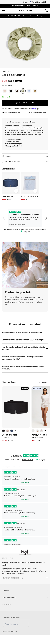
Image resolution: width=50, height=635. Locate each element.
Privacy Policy (10, 573)
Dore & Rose (8, 631)
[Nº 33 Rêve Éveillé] (7, 430)
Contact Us (20, 573)
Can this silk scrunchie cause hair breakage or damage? (23, 340)
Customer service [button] (9, 597)
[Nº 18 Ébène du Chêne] (11, 91)
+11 (15, 431)
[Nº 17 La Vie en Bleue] (29, 91)
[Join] (46, 578)
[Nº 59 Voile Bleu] (37, 430)
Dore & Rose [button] (7, 604)
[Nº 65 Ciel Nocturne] (11, 430)
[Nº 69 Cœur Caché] (33, 430)
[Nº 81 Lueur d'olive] (23, 91)
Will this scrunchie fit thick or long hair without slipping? (22, 333)
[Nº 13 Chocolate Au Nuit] (17, 91)
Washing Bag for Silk (29, 196)
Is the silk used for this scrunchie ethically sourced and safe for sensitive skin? (22, 358)
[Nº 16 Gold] (35, 91)
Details (8, 156)
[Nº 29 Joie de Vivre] (5, 91)
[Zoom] (4, 64)
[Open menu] (5, 10)
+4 (45, 431)
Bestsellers (9, 382)
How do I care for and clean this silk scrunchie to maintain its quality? (23, 348)
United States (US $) (12, 617)
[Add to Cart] (16, 191)
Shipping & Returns (12, 161)
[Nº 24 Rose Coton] (41, 430)
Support (25, 2)
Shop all (43, 383)
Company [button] (5, 590)
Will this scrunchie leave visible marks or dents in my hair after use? (23, 367)
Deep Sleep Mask (9, 196)
